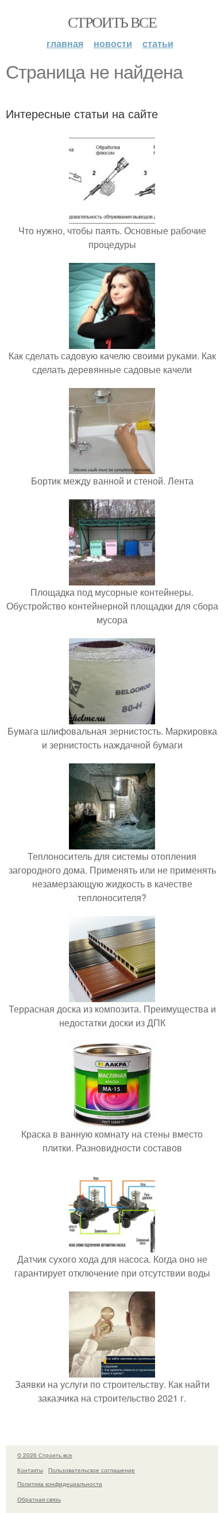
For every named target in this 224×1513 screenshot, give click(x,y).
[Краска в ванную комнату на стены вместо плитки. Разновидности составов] (112, 1120)
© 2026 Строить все (44, 1455)
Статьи (157, 43)
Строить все (112, 22)
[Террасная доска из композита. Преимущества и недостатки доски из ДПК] (112, 995)
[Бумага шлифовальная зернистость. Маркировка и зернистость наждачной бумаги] (112, 717)
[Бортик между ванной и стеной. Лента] (112, 467)
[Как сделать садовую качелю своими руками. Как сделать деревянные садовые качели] (112, 341)
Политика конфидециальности (59, 1484)
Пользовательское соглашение (91, 1470)
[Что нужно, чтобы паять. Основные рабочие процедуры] (112, 216)
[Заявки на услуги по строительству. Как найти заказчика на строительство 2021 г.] (112, 1370)
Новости (113, 43)
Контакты (30, 1470)
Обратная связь (39, 1499)
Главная (65, 43)
